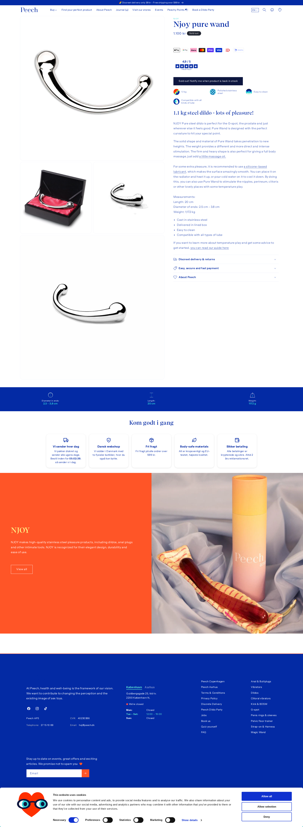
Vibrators (256, 687)
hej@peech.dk (86, 725)
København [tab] (134, 687)
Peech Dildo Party (212, 709)
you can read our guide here (209, 248)
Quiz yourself (209, 726)
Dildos (255, 692)
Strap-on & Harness (263, 726)
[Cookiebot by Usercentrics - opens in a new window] (32, 820)
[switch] (108, 820)
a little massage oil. (212, 156)
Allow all (266, 796)
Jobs (204, 715)
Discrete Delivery (211, 704)
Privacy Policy (209, 698)
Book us (206, 721)
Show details (190, 820)
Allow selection (266, 806)
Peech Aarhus (209, 687)
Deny (267, 816)
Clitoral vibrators (261, 698)
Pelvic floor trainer (262, 721)
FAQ (203, 732)
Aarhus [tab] (150, 687)
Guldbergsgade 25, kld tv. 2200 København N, (141, 695)
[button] (53, 9)
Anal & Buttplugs (261, 681)
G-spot (255, 709)
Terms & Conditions (213, 692)
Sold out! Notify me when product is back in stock (208, 81)
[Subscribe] (85, 773)
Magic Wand (258, 732)
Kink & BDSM (259, 704)
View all (21, 569)
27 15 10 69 (46, 725)
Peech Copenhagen (213, 681)
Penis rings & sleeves (264, 715)
